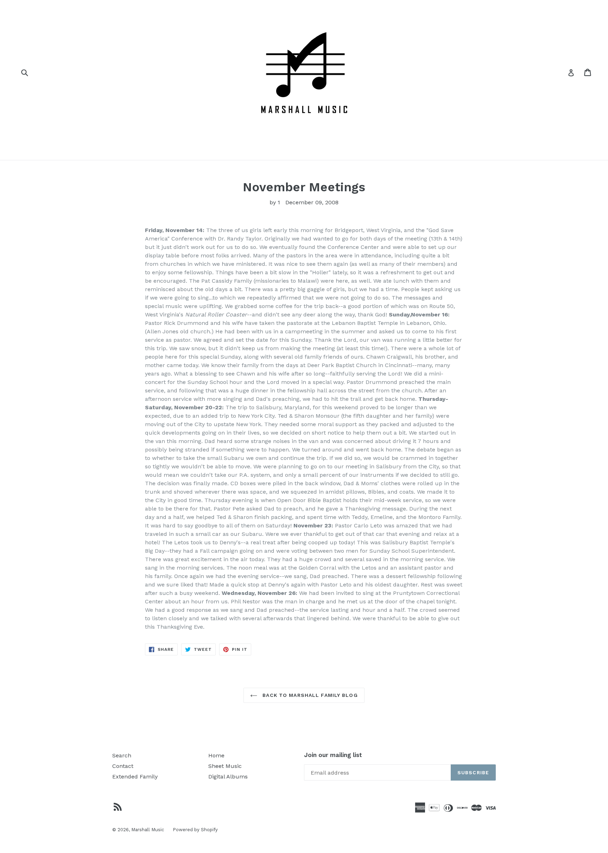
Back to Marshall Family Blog (309, 695)
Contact (122, 766)
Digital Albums (228, 776)
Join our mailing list (333, 754)
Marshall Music (147, 829)
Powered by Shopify (195, 829)
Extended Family (135, 776)
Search (121, 755)
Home (216, 755)
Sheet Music (225, 766)
